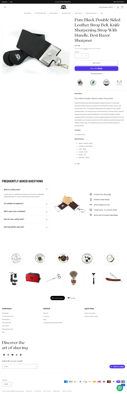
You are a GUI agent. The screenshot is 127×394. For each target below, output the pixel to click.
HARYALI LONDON (10, 391)
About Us (45, 313)
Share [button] (78, 163)
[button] (5, 7)
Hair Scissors (5, 326)
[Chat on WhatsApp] (120, 388)
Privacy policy (37, 391)
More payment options (96, 73)
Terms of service (47, 391)
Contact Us (46, 316)
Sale (3, 332)
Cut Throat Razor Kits (7, 316)
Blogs (44, 319)
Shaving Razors (6, 319)
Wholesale (4, 2)
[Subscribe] (35, 366)
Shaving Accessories (7, 329)
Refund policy (29, 391)
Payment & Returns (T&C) (91, 316)
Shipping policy (56, 391)
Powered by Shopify (19, 391)
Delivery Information (90, 313)
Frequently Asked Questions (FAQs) (52, 322)
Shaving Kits (5, 313)
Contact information (67, 391)
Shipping (85, 48)
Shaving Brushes (6, 322)
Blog (11, 2)
